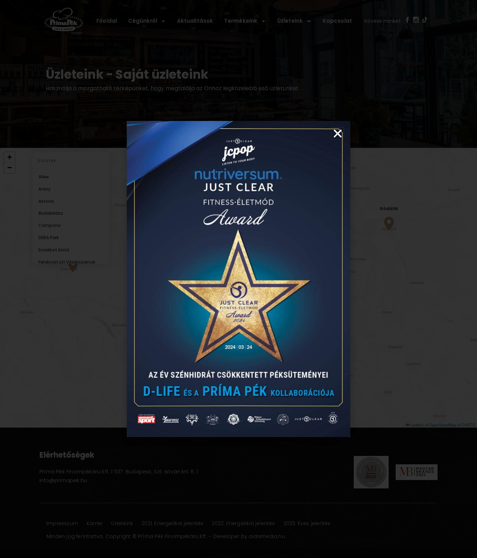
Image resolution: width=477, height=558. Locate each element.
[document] (238, 279)
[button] (337, 133)
